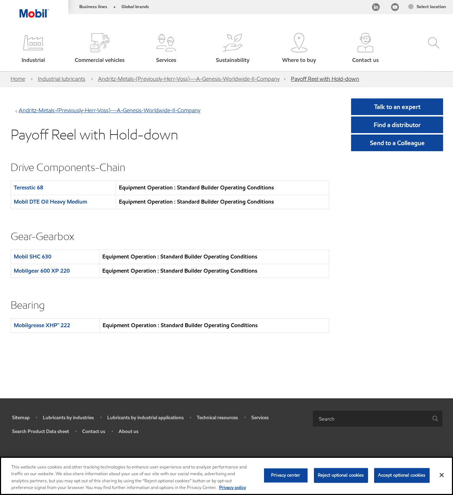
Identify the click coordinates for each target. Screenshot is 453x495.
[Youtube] (395, 8)
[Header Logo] (34, 9)
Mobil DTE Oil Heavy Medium (50, 201)
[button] (33, 48)
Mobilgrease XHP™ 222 (42, 325)
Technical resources (217, 417)
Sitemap (21, 417)
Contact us (93, 431)
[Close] (441, 475)
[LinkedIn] (376, 8)
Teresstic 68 (28, 187)
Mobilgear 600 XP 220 (42, 270)
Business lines (93, 7)
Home (18, 78)
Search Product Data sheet (40, 431)
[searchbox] (370, 419)
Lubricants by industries (68, 417)
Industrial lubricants (61, 78)
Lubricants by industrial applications (145, 417)
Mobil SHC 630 (32, 256)
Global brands (135, 7)
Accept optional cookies (402, 475)
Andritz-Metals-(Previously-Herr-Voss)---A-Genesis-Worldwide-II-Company (189, 78)
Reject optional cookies (341, 475)
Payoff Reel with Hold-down (325, 78)
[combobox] (377, 419)
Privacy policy (232, 487)
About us (128, 431)
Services (260, 417)
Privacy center (285, 475)
